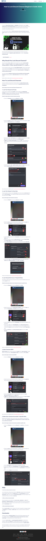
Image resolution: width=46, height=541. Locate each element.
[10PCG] (3, 1)
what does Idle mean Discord (19, 414)
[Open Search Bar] (44, 1)
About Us (14, 534)
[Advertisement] (23, 16)
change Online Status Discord (16, 275)
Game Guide (40, 1)
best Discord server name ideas (17, 78)
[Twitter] (22, 531)
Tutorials (35, 1)
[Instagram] (24, 531)
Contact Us (18, 534)
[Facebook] (20, 531)
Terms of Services (30, 534)
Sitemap (22, 534)
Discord (25, 4)
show (10, 57)
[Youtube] (25, 531)
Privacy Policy (25, 534)
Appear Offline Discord (17, 347)
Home (21, 4)
